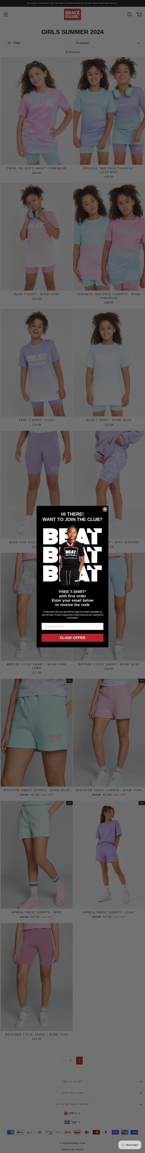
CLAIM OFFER (72, 638)
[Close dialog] (105, 509)
